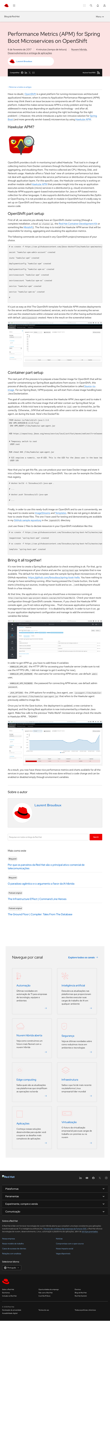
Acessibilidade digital (9, 1313)
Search (96, 837)
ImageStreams (42, 513)
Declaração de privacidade (11, 1310)
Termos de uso (43, 1310)
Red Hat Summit (81, 1296)
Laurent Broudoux (24, 61)
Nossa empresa (8, 1238)
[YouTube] (87, 1178)
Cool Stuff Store (44, 1296)
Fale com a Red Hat (45, 1293)
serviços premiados (90, 1231)
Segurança (68, 1036)
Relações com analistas (11, 1253)
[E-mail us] (33, 72)
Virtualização (69, 1122)
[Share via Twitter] (29, 72)
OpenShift (30, 94)
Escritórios (6, 1293)
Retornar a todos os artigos (20, 87)
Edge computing (26, 1080)
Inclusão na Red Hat (9, 1296)
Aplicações (22, 1123)
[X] (99, 1178)
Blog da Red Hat (12, 16)
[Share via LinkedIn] (26, 72)
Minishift (28, 227)
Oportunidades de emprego (48, 1289)
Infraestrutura (70, 1080)
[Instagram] (106, 1178)
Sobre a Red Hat (8, 1289)
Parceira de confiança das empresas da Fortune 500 (64, 1228)
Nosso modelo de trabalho (13, 1243)
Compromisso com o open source (70, 1243)
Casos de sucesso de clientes (14, 1248)
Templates (60, 513)
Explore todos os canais (81, 957)
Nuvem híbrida (79, 49)
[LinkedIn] (80, 1178)
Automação (23, 985)
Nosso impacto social (64, 1248)
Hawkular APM (83, 119)
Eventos (78, 1289)
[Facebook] (93, 1178)
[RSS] (98, 72)
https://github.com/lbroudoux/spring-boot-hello (54, 577)
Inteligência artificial (73, 985)
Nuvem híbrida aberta (29, 1035)
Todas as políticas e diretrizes (85, 1310)
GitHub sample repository (27, 520)
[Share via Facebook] (22, 72)
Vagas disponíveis (63, 1253)
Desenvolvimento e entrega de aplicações (30, 53)
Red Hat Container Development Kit (78, 223)
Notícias (59, 1238)
